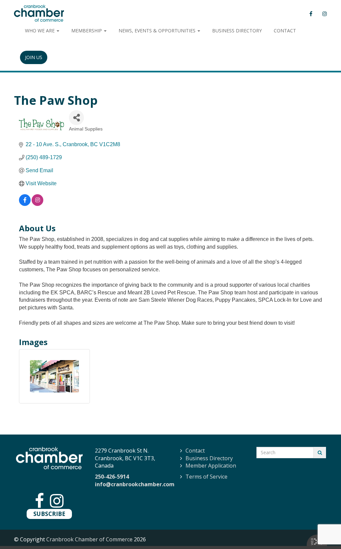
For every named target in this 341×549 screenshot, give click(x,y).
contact (285, 30)
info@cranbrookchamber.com (134, 484)
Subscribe (49, 514)
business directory (237, 30)
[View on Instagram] (37, 204)
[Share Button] (76, 117)
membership (87, 30)
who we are (40, 30)
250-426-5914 (112, 476)
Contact (195, 450)
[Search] (320, 452)
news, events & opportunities (158, 30)
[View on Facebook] (25, 204)
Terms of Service (206, 476)
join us (33, 57)
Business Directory (209, 458)
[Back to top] (322, 530)
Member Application (210, 465)
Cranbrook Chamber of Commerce (89, 539)
